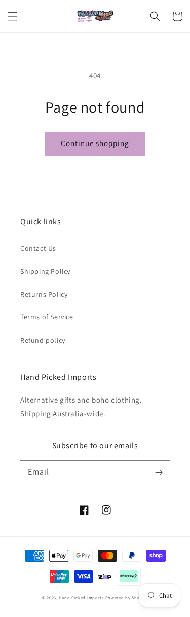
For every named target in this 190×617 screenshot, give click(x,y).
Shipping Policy (45, 271)
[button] (13, 16)
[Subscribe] (158, 472)
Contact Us (38, 248)
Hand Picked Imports (81, 597)
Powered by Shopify (126, 597)
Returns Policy (43, 294)
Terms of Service (46, 316)
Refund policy (42, 340)
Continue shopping (95, 143)
